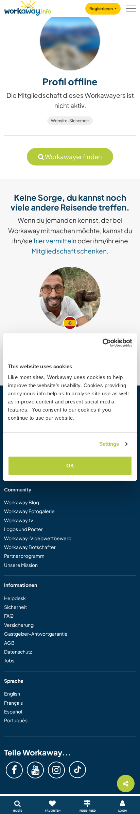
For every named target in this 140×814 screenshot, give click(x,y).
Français (13, 703)
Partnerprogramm (24, 556)
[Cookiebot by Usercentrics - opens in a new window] (102, 342)
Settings (109, 444)
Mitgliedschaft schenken (69, 251)
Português (16, 720)
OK (70, 465)
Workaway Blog (21, 502)
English (12, 693)
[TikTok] (77, 769)
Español (13, 711)
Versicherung (19, 625)
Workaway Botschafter (30, 547)
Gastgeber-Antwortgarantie (36, 634)
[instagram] (56, 770)
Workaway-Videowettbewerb (37, 538)
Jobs (9, 660)
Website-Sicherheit (70, 120)
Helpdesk (15, 598)
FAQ (9, 616)
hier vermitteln (55, 241)
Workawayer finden (73, 156)
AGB (9, 643)
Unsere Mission (21, 565)
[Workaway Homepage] (28, 7)
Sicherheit (15, 607)
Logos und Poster (23, 529)
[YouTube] (35, 770)
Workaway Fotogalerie (29, 511)
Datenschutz (18, 651)
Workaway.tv (18, 520)
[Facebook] (14, 770)
